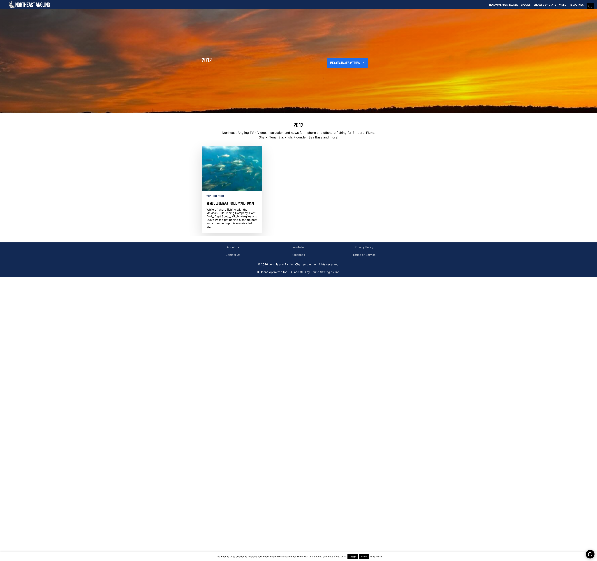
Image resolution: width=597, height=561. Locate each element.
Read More (376, 556)
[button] (348, 63)
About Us (233, 247)
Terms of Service (364, 254)
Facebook (298, 254)
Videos (221, 196)
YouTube (298, 247)
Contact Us (233, 254)
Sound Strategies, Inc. (325, 272)
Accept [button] (352, 556)
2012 (208, 196)
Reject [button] (364, 556)
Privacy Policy (364, 247)
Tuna (214, 196)
